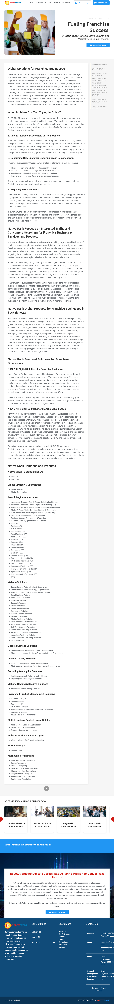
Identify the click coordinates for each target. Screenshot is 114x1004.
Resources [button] (63, 945)
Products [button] (57, 3)
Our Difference (64, 934)
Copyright (99, 991)
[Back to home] (12, 3)
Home (32, 3)
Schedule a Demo (102, 3)
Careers (62, 939)
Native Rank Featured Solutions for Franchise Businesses (100, 101)
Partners (62, 937)
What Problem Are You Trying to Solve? (99, 74)
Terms (103, 988)
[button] (57, 844)
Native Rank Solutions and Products (99, 107)
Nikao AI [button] (36, 937)
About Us (62, 931)
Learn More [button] (66, 3)
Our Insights (63, 942)
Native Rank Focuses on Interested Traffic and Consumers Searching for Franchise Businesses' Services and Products (99, 83)
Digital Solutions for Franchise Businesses (99, 69)
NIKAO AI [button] (48, 3)
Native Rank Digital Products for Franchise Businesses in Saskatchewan (99, 93)
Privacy (95, 988)
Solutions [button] (40, 3)
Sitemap (62, 947)
